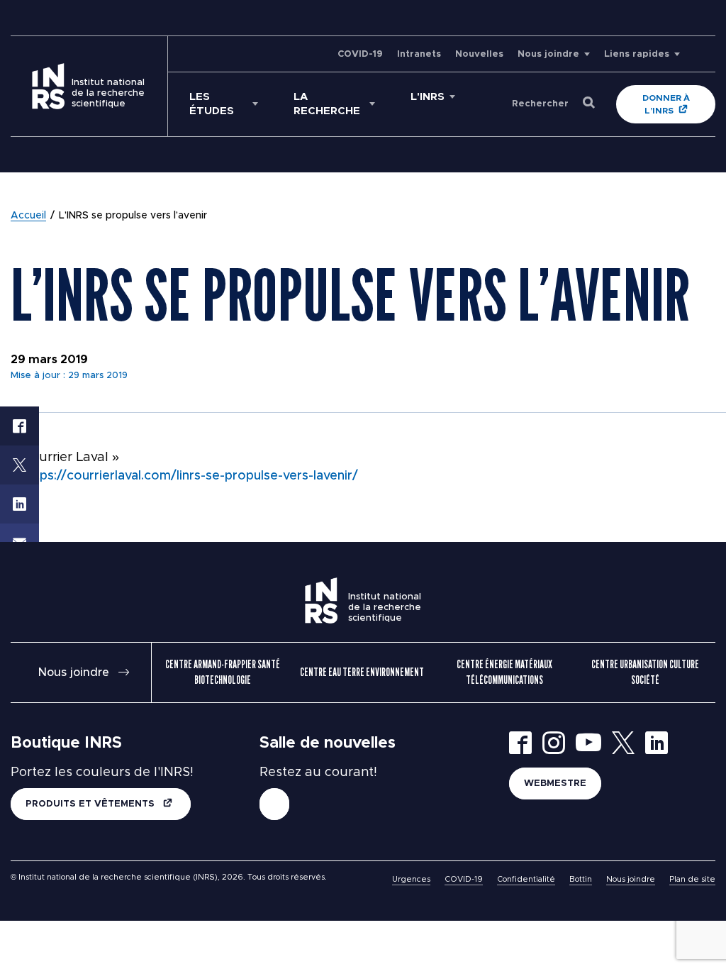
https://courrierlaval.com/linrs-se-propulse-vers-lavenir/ (190, 476)
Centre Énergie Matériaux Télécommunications (504, 672)
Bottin (580, 879)
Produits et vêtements (91, 804)
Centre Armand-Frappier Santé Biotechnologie (222, 672)
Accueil (28, 216)
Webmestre (555, 783)
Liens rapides (636, 54)
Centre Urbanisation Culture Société (645, 672)
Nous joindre (548, 54)
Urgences (411, 879)
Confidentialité (526, 879)
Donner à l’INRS (666, 104)
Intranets (419, 54)
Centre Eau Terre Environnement (362, 672)
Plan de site (692, 879)
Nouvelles (479, 54)
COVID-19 (360, 54)
